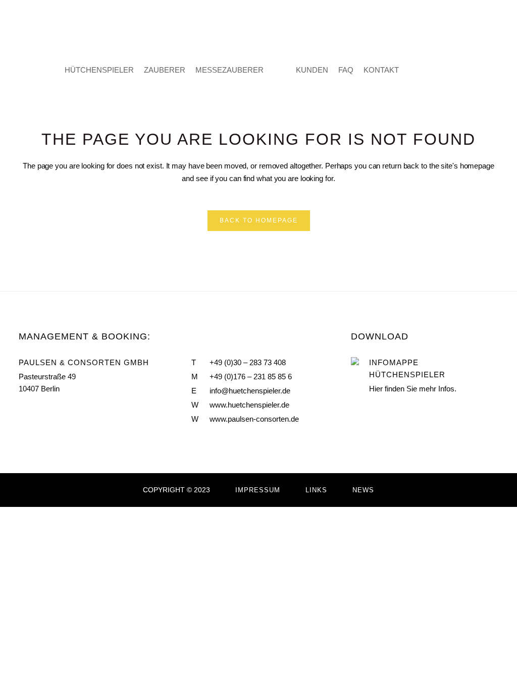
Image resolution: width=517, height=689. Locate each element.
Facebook (23, 413)
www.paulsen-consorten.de (254, 419)
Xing (66, 413)
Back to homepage (259, 220)
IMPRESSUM (257, 490)
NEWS (363, 490)
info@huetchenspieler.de (250, 390)
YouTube (44, 412)
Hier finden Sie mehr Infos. (412, 388)
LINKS (316, 490)
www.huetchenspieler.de (249, 404)
